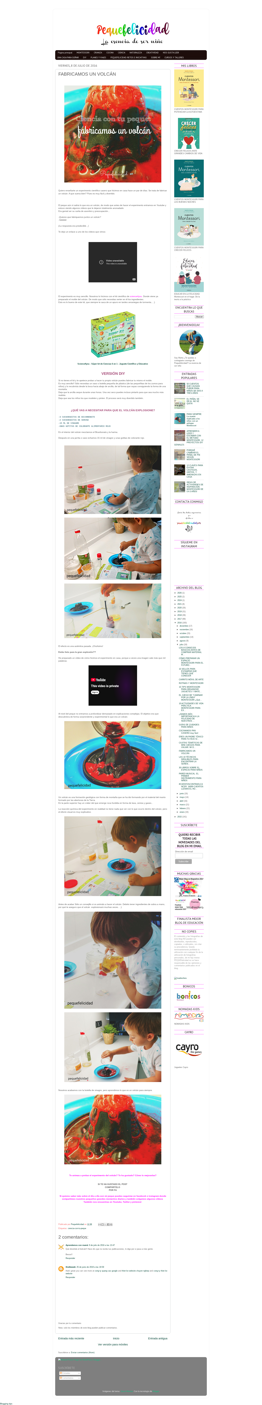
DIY (84, 57)
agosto (183, 641)
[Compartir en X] (105, 1224)
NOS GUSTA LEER (171, 52)
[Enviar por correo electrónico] (99, 1224)
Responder (70, 1258)
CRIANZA (98, 52)
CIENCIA (121, 52)
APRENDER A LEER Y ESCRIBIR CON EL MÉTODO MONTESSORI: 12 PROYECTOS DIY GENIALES (188, 438)
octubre (183, 633)
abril (182, 801)
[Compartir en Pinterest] (111, 1224)
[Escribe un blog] (102, 1224)
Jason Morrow (127, 1391)
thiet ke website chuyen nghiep (135, 1271)
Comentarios (67, 1378)
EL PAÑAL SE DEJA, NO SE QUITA (193, 401)
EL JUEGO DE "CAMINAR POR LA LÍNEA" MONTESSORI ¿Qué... (191, 697)
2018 (179, 615)
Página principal (65, 52)
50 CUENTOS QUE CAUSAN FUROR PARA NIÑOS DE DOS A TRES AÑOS (195, 388)
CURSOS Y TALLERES (174, 57)
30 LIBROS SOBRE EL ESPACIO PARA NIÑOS (191, 769)
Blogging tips (6, 1403)
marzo (183, 805)
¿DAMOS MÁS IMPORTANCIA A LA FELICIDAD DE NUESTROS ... (189, 717)
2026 (179, 593)
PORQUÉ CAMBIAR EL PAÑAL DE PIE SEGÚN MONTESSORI (193, 454)
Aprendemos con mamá (77, 1245)
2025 (179, 597)
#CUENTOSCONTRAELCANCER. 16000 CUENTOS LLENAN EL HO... (191, 786)
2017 (179, 619)
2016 (179, 623)
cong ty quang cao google (106, 1271)
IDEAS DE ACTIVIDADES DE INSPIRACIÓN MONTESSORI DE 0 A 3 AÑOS (195, 487)
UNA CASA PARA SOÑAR (68, 57)
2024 (179, 600)
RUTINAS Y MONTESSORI (191, 683)
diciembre (184, 626)
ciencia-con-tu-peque (77, 1228)
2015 (179, 817)
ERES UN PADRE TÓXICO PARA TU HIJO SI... (191, 738)
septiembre (185, 637)
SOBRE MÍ (155, 57)
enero (182, 812)
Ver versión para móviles (113, 1344)
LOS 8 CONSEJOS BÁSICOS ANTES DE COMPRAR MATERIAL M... (190, 651)
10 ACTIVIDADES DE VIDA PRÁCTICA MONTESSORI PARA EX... (191, 707)
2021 (179, 604)
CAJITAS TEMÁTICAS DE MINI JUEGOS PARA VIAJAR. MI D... (191, 745)
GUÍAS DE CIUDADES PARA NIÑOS (189, 726)
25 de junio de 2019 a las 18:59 (90, 1267)
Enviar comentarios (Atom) (82, 1352)
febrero (183, 808)
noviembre (184, 630)
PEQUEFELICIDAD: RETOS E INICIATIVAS (129, 57)
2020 (179, 608)
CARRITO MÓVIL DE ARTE (191, 680)
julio (182, 645)
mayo (182, 797)
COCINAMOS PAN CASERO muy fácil (188, 732)
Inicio (116, 1338)
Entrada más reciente (71, 1338)
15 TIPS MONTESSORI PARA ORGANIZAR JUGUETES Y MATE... (190, 689)
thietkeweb (71, 1267)
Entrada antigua (157, 1338)
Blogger (156, 1391)
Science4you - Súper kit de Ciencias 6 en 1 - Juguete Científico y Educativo (112, 364)
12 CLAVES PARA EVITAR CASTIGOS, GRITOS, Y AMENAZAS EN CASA (195, 471)
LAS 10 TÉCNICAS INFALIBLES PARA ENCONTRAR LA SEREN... (188, 760)
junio (182, 794)
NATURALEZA (136, 52)
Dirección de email (184, 851)
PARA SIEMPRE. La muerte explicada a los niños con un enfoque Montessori (194, 420)
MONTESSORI (83, 52)
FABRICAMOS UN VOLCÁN (187, 752)
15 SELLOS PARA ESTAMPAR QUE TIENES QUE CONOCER (188, 672)
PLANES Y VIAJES (98, 57)
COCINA (110, 52)
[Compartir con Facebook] (108, 1224)
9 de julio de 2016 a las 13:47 (102, 1245)
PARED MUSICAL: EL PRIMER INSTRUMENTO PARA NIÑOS (190, 777)
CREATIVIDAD (152, 52)
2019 (179, 612)
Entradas (66, 1373)
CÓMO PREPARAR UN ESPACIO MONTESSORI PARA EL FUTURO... (191, 661)
